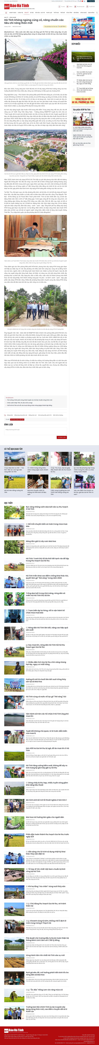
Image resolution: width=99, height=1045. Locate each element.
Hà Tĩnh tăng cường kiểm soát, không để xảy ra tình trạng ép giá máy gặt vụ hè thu (46, 766)
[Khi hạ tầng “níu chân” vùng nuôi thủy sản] (14, 892)
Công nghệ (83, 12)
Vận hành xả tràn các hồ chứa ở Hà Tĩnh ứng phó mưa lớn (84, 66)
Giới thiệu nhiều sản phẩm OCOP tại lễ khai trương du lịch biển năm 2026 (82, 129)
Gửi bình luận (62, 437)
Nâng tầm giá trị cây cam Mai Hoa (41, 541)
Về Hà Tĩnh (69, 12)
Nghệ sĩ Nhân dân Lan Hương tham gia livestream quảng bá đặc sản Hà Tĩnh (82, 136)
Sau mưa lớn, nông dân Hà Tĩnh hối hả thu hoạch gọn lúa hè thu (45, 646)
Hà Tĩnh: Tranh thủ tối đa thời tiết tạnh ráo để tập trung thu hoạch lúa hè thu (47, 560)
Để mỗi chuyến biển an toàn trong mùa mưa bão (46, 525)
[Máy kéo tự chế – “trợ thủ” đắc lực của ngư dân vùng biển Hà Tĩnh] (14, 459)
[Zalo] (84, 1)
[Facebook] (78, 1)
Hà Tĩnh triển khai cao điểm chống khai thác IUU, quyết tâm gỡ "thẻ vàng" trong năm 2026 (47, 577)
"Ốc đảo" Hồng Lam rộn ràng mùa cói (46, 990)
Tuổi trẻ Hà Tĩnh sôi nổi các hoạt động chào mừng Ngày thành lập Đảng (29, 405)
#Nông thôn (10, 415)
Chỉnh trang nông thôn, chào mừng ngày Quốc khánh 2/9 (37, 470)
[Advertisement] (35, 381)
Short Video (12, 12)
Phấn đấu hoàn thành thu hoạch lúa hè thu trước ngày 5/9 (47, 835)
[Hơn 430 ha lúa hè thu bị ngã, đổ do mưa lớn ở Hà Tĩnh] (14, 754)
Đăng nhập (91, 1)
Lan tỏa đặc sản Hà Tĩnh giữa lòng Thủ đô (81, 144)
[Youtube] (82, 1)
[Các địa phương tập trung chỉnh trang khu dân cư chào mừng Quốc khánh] (84, 459)
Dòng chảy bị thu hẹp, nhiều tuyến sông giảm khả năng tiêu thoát (47, 784)
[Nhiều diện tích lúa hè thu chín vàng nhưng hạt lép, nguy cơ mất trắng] (14, 668)
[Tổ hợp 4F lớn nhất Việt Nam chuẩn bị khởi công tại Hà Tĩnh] (14, 875)
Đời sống (76, 12)
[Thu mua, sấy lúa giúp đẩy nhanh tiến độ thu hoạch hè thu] (61, 459)
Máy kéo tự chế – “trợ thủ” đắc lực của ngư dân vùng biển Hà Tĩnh (14, 470)
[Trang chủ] (6, 12)
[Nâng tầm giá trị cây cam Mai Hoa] (14, 547)
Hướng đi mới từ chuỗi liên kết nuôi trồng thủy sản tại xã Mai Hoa (46, 680)
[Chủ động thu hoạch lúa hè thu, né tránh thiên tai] (14, 909)
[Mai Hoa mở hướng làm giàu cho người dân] (14, 823)
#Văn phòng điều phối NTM (45, 415)
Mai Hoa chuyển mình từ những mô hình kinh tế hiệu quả (36, 492)
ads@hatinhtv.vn (91, 1043)
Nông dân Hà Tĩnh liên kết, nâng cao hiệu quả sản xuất (47, 629)
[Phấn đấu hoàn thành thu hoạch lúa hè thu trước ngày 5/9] (14, 840)
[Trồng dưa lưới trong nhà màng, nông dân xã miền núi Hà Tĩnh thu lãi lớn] (14, 599)
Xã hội (32, 12)
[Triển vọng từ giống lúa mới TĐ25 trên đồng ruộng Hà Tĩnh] (61, 481)
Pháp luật (49, 12)
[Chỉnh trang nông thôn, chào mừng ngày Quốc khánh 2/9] (37, 459)
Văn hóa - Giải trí (40, 12)
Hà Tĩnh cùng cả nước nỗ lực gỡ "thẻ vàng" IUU (46, 697)
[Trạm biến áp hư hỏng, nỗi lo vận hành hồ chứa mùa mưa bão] (14, 616)
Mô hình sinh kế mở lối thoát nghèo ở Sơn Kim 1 (46, 800)
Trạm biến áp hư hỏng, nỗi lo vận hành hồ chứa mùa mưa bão (85, 90)
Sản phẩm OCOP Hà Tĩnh (81, 109)
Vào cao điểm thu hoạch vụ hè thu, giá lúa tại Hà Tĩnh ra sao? (84, 73)
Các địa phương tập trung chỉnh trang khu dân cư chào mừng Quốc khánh (84, 470)
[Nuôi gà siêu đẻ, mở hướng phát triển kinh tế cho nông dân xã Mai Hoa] (14, 978)
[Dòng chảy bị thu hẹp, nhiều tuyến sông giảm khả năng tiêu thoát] (14, 788)
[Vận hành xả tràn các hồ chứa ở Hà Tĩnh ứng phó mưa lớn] (14, 719)
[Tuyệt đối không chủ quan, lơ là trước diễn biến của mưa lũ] (14, 736)
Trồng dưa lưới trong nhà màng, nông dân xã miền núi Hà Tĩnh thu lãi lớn (45, 594)
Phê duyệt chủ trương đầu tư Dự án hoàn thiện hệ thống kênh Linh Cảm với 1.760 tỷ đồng (47, 939)
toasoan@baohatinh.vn (89, 1041)
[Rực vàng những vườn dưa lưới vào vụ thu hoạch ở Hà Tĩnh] (14, 512)
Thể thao (56, 12)
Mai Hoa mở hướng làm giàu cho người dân (45, 817)
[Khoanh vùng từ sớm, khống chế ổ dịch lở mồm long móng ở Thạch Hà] (14, 926)
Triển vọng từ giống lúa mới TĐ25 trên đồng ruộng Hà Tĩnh (60, 492)
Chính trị (20, 12)
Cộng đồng (91, 12)
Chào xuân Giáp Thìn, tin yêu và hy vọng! (19, 403)
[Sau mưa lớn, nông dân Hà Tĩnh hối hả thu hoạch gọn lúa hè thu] (14, 650)
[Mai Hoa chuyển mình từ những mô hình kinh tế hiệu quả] (37, 481)
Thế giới (62, 12)
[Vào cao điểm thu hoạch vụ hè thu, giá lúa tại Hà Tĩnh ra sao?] (84, 481)
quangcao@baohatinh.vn (80, 1043)
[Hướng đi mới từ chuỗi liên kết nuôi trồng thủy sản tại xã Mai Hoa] (14, 685)
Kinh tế (26, 12)
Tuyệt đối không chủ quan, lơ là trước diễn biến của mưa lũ (46, 732)
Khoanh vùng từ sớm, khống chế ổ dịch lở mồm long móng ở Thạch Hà (46, 922)
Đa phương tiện (80, 6)
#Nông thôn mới (33, 415)
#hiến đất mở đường (58, 415)
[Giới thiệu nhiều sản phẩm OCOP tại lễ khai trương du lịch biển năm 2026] (83, 119)
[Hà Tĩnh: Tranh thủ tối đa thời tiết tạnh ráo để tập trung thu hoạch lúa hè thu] (14, 564)
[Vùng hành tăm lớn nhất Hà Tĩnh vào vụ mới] (14, 961)
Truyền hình (92, 6)
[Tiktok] (80, 1)
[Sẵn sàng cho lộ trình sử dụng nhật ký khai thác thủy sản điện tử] (14, 857)
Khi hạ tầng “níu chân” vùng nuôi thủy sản (46, 886)
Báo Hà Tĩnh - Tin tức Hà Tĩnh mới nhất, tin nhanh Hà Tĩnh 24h (20, 6)
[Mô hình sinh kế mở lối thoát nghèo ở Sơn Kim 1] (14, 805)
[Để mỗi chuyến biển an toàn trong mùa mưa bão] (14, 529)
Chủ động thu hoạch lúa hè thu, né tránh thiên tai (46, 905)
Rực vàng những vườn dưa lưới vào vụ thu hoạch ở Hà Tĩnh (47, 508)
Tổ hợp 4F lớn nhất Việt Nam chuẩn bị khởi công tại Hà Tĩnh (45, 870)
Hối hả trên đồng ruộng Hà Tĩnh (13, 491)
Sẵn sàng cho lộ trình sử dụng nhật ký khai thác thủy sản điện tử (45, 853)
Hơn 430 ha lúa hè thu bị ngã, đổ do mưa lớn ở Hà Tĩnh (84, 58)
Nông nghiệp (13, 17)
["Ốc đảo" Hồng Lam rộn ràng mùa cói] (14, 995)
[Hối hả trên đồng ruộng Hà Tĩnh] (14, 481)
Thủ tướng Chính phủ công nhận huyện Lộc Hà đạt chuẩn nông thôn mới (29, 400)
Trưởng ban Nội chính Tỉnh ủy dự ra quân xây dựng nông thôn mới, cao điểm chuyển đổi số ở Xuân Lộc (46, 1009)
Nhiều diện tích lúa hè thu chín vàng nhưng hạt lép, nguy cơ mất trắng (84, 82)
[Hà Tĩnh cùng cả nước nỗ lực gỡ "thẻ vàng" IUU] (14, 702)
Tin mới (63, 6)
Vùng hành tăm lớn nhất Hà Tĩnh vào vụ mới (45, 955)
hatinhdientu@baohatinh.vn (87, 1039)
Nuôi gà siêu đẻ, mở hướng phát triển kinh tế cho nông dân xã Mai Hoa (47, 973)
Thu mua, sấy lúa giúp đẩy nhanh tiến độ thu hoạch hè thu (61, 470)
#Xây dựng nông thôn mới (20, 415)
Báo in (70, 6)
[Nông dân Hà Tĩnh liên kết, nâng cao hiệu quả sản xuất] (14, 633)
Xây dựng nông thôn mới (17, 419)
